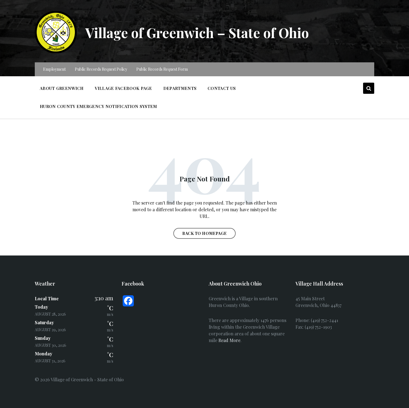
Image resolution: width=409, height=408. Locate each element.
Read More (229, 340)
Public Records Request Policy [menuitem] (101, 69)
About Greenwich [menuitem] (62, 88)
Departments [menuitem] (179, 88)
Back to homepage (204, 233)
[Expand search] (368, 88)
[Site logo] (56, 51)
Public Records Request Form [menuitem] (162, 69)
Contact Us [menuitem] (222, 88)
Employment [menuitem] (54, 69)
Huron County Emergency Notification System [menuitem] (98, 106)
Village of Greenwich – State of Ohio (197, 32)
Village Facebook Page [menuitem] (123, 88)
